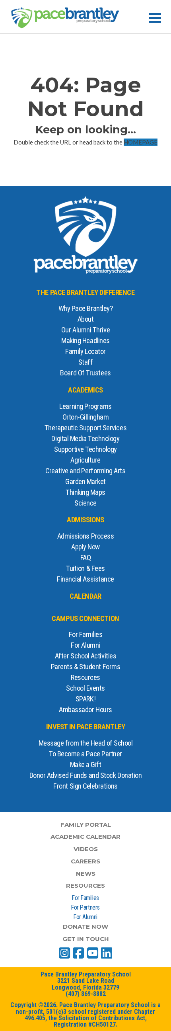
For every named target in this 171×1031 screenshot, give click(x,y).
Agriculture (85, 460)
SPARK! (85, 699)
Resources (85, 677)
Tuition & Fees (85, 568)
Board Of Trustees (85, 373)
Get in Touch (85, 939)
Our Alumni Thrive (85, 330)
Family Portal (85, 824)
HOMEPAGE (140, 142)
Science (85, 503)
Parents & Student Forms (85, 666)
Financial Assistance (85, 579)
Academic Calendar (85, 836)
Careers (85, 861)
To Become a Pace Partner (85, 754)
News (85, 873)
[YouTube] (92, 953)
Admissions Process (85, 536)
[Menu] (155, 18)
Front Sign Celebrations (85, 786)
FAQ (85, 557)
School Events (85, 688)
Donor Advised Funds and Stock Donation (85, 775)
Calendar (85, 596)
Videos (86, 849)
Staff (85, 362)
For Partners (85, 907)
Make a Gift (85, 764)
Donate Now (85, 926)
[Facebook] (78, 953)
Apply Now (85, 547)
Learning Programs (85, 406)
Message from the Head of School (86, 743)
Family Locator (85, 351)
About (86, 319)
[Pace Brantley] (65, 17)
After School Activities (85, 656)
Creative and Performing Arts (85, 471)
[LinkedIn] (106, 953)
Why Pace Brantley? (85, 308)
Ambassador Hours (85, 709)
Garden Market (85, 481)
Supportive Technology (85, 449)
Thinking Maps (85, 492)
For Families (86, 634)
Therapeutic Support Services (85, 428)
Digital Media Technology (85, 438)
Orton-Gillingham (85, 417)
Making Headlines (85, 340)
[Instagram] (64, 953)
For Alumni (85, 645)
